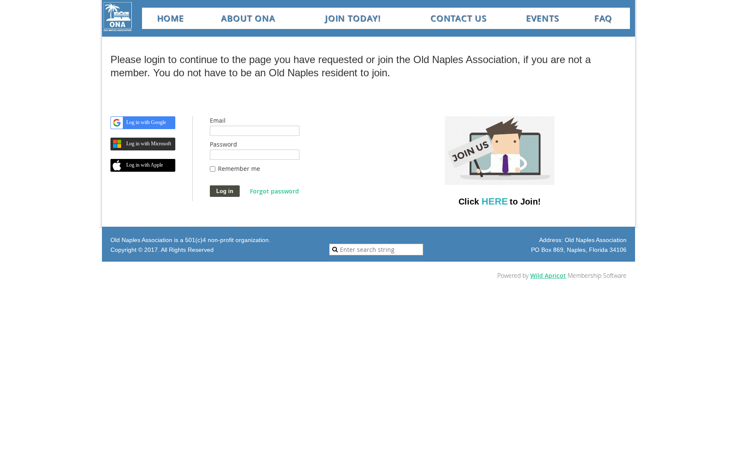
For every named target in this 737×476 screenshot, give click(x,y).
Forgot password (274, 191)
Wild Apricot (548, 275)
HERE (495, 201)
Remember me (239, 168)
